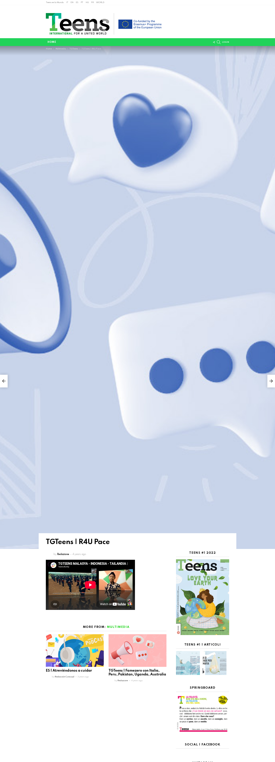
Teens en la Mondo (55, 2)
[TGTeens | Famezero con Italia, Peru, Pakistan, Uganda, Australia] (137, 650)
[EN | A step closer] (4, 381)
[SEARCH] (219, 42)
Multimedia (118, 627)
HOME (51, 42)
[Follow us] (214, 42)
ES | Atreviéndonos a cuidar (69, 670)
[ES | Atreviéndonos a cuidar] (75, 650)
